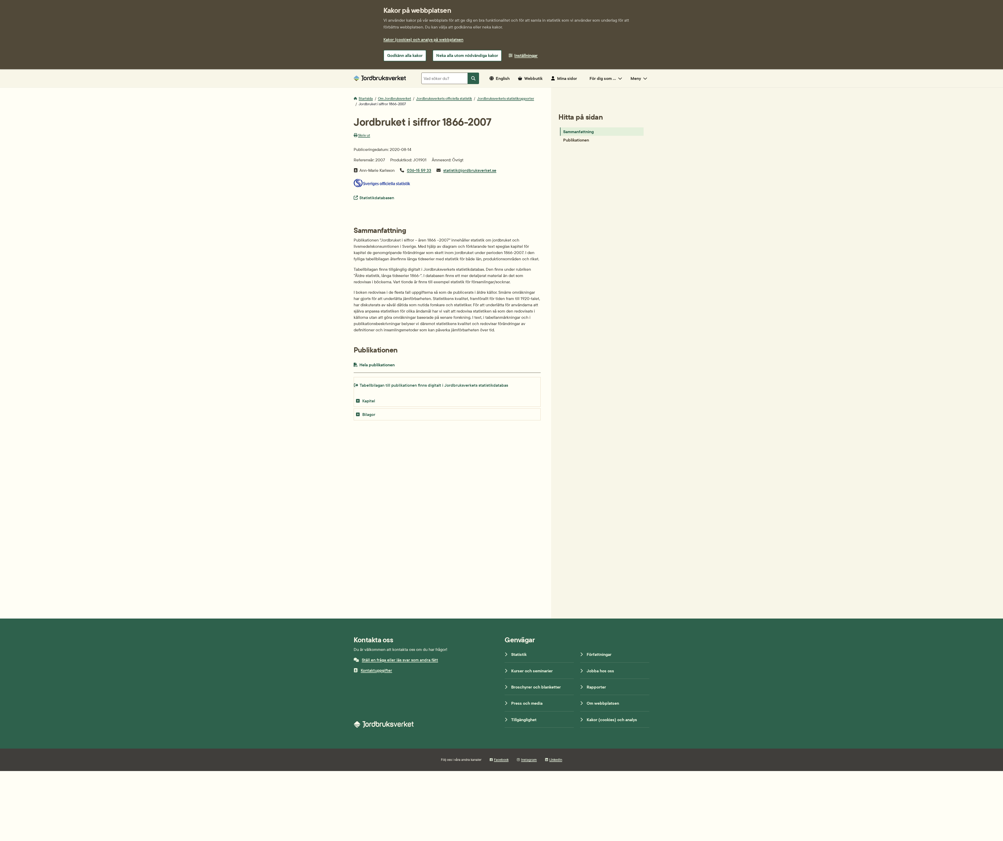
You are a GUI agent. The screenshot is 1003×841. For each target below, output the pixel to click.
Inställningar (526, 55)
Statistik (519, 654)
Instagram (529, 759)
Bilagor (368, 414)
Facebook (501, 759)
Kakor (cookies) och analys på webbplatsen (423, 39)
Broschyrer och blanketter (536, 687)
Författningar (599, 654)
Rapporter (596, 687)
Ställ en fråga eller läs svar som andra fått (400, 659)
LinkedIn (555, 759)
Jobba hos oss (600, 670)
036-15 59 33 (419, 170)
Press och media (527, 703)
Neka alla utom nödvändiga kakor (467, 55)
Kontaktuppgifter (376, 670)
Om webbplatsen (603, 703)
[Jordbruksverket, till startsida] (380, 78)
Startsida (366, 98)
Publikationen (576, 140)
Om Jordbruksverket (394, 98)
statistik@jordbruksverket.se (469, 170)
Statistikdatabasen (376, 197)
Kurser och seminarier (532, 670)
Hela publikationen (388, 364)
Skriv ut (364, 135)
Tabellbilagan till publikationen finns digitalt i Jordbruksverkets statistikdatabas (433, 385)
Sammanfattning (578, 131)
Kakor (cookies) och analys (612, 719)
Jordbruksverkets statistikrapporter (505, 98)
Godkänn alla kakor (405, 55)
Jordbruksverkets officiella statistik (444, 98)
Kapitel (368, 400)
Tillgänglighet (524, 719)
